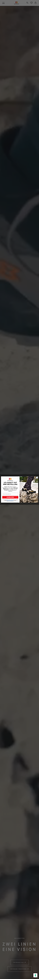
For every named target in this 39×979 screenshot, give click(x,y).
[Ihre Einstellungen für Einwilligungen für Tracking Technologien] (35, 975)
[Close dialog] (37, 477)
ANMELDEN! (10, 497)
